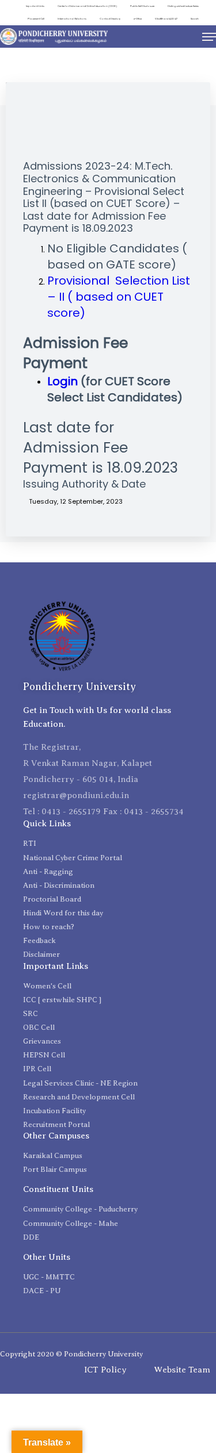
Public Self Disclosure (142, 6)
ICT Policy (105, 1369)
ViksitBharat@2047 (166, 18)
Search (195, 18)
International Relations (72, 18)
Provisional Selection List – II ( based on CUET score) (118, 297)
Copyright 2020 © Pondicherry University (71, 1354)
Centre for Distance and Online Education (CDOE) (87, 6)
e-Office (138, 18)
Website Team (182, 1369)
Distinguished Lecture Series (183, 6)
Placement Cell (36, 18)
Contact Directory (110, 18)
